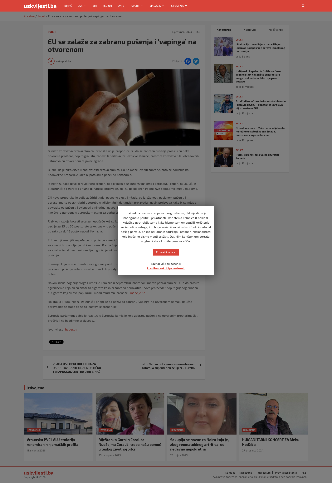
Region (107, 5)
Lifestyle (177, 5)
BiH (94, 5)
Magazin (155, 5)
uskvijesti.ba (40, 5)
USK (80, 5)
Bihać (68, 5)
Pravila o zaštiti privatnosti (166, 268)
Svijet (122, 5)
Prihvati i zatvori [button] (166, 252)
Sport (135, 5)
